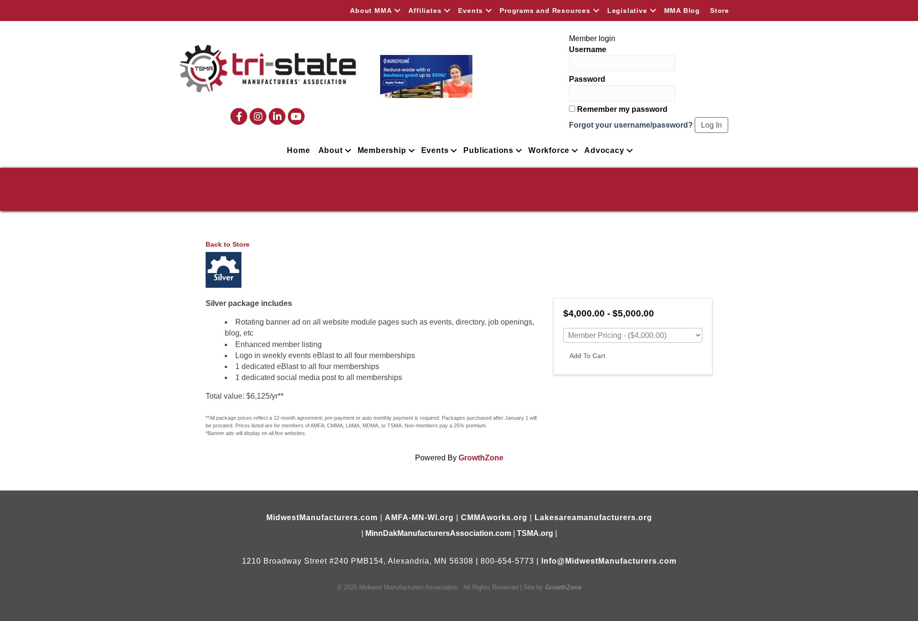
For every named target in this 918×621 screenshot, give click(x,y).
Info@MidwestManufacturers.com (609, 561)
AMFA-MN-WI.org (419, 517)
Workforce (548, 150)
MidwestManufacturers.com (322, 517)
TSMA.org (535, 533)
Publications (488, 150)
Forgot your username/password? (631, 125)
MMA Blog (682, 10)
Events (470, 10)
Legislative (627, 10)
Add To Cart (587, 356)
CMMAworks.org (494, 517)
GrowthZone (481, 458)
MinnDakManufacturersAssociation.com (438, 533)
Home (298, 150)
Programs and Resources (545, 10)
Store (719, 10)
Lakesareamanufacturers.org (593, 517)
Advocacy (604, 150)
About (330, 150)
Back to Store (228, 244)
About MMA (371, 10)
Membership (382, 150)
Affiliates (424, 10)
